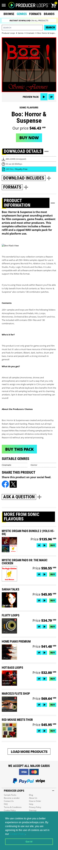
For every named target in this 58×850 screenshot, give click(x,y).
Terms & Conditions (13, 807)
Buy (52, 545)
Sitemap (32, 810)
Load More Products (29, 751)
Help (31, 804)
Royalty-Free (21, 169)
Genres (22, 14)
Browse (9, 14)
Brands (49, 14)
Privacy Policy (35, 807)
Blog (31, 795)
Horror (34, 464)
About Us (33, 798)
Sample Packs (10, 795)
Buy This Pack (19, 449)
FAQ (6, 804)
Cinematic (6, 464)
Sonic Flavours (28, 107)
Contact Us (9, 801)
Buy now (29, 137)
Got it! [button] (29, 841)
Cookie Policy (17, 834)
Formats (35, 14)
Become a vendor (12, 798)
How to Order (35, 801)
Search (50, 27)
